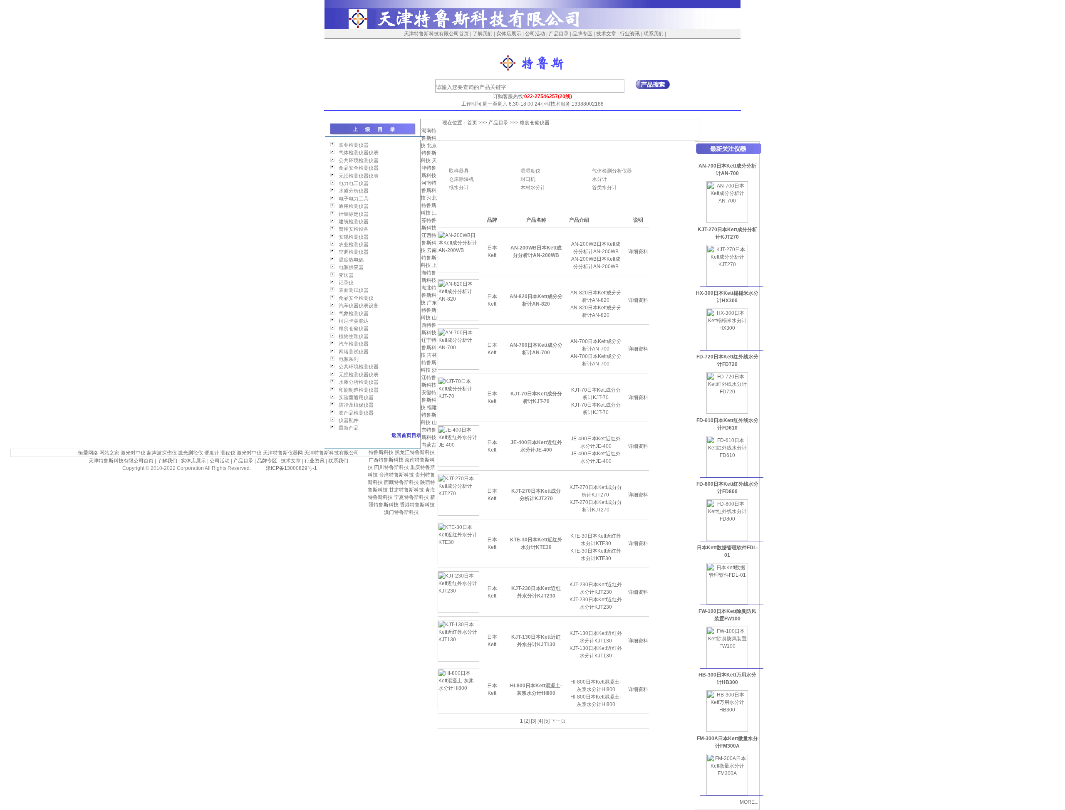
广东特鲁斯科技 (429, 310)
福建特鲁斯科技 (429, 415)
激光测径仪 (190, 453)
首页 (472, 123)
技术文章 (606, 34)
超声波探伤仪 (162, 453)
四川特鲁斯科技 (391, 467)
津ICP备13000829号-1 (291, 468)
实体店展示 (508, 34)
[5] (547, 721)
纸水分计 (459, 187)
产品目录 (559, 34)
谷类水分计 (604, 187)
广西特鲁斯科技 (386, 460)
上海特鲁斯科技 (429, 272)
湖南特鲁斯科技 (428, 138)
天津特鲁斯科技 (429, 168)
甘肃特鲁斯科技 (406, 490)
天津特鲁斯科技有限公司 (331, 453)
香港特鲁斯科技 (417, 505)
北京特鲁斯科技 (429, 153)
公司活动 (535, 34)
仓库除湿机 (461, 179)
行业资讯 (630, 34)
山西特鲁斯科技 (429, 325)
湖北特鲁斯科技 (428, 295)
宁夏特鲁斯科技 (411, 497)
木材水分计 (532, 187)
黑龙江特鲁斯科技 (415, 452)
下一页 (558, 721)
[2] (527, 721)
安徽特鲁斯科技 (428, 400)
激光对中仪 (133, 453)
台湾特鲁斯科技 (396, 475)
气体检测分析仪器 (612, 171)
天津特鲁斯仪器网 (283, 453)
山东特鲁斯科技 (429, 430)
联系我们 (654, 34)
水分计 (599, 179)
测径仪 (227, 453)
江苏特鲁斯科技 (429, 220)
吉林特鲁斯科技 (429, 362)
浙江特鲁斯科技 (429, 377)
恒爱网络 (88, 453)
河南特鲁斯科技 (428, 190)
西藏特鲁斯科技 (401, 482)
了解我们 (483, 34)
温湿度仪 (530, 171)
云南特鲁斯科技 (429, 257)
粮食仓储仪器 (535, 123)
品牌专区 (582, 34)
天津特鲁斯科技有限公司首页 (436, 34)
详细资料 (638, 251)
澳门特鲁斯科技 (401, 512)
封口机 (527, 179)
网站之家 (109, 453)
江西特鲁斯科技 (428, 242)
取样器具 (459, 171)
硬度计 (211, 453)
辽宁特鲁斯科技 (428, 347)
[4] (540, 721)
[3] (533, 721)
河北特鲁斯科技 (429, 205)
